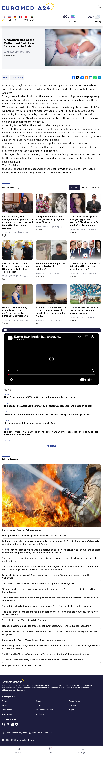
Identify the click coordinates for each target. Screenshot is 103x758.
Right (5, 235)
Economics (7, 710)
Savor (39, 229)
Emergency (9, 55)
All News (51, 446)
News (4, 701)
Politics (5, 705)
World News (74, 701)
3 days (74, 187)
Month (95, 187)
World (5, 279)
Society (40, 276)
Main (5, 77)
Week (84, 187)
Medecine (40, 714)
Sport (73, 276)
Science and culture (44, 710)
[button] (83, 750)
